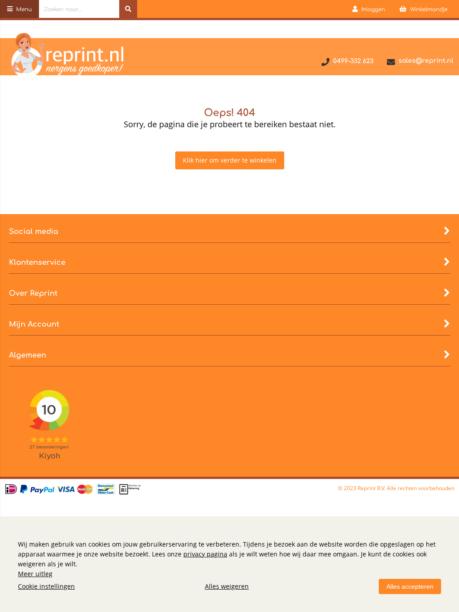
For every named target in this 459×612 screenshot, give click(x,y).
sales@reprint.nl (425, 60)
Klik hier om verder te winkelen (230, 160)
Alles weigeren (227, 586)
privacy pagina (205, 554)
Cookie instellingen (46, 586)
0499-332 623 (353, 61)
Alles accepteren (409, 586)
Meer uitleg (35, 573)
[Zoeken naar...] (128, 9)
